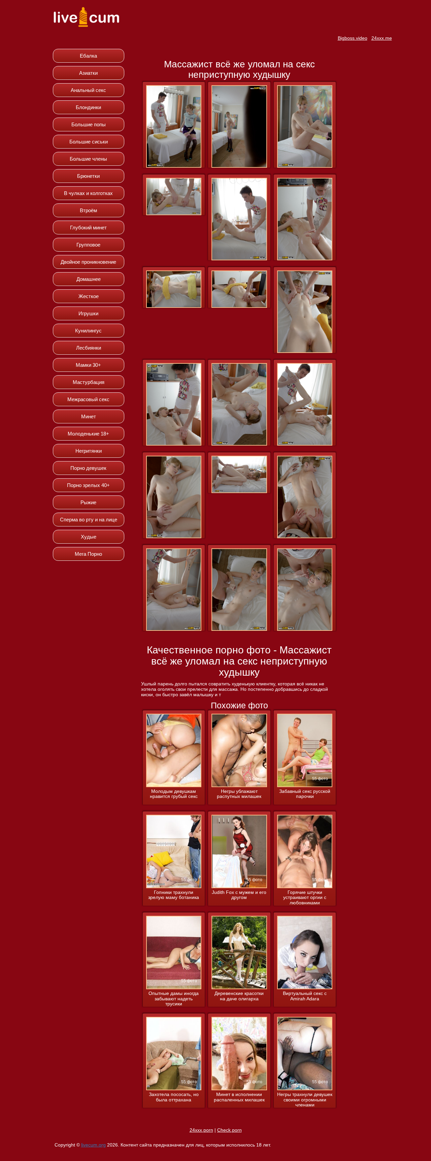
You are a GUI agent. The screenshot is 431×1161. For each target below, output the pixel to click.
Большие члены (88, 159)
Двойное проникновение (88, 262)
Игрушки (88, 313)
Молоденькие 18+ (88, 434)
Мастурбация (88, 382)
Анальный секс (88, 90)
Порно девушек (88, 468)
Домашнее (88, 279)
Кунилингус (88, 330)
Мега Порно (88, 554)
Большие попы (88, 124)
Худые (88, 537)
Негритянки (88, 451)
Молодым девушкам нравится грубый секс (174, 794)
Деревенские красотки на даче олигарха (239, 996)
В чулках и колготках (88, 193)
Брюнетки (88, 176)
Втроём (88, 210)
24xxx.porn (201, 1130)
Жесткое (88, 296)
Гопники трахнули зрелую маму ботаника (173, 895)
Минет (88, 416)
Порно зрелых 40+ (88, 485)
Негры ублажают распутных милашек (239, 794)
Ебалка (88, 56)
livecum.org (93, 1145)
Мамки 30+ (88, 365)
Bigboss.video (352, 38)
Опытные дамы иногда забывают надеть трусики (173, 998)
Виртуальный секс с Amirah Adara (305, 996)
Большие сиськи (88, 141)
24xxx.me (381, 38)
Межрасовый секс (88, 399)
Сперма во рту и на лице (88, 519)
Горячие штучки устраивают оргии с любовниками (304, 897)
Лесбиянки (88, 348)
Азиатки (88, 73)
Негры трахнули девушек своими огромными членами (304, 1099)
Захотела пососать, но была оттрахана (174, 1097)
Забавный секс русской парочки (304, 794)
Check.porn (229, 1130)
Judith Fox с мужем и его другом (239, 895)
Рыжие (88, 502)
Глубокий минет (88, 227)
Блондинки (88, 107)
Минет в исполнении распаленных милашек (239, 1097)
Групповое (88, 245)
